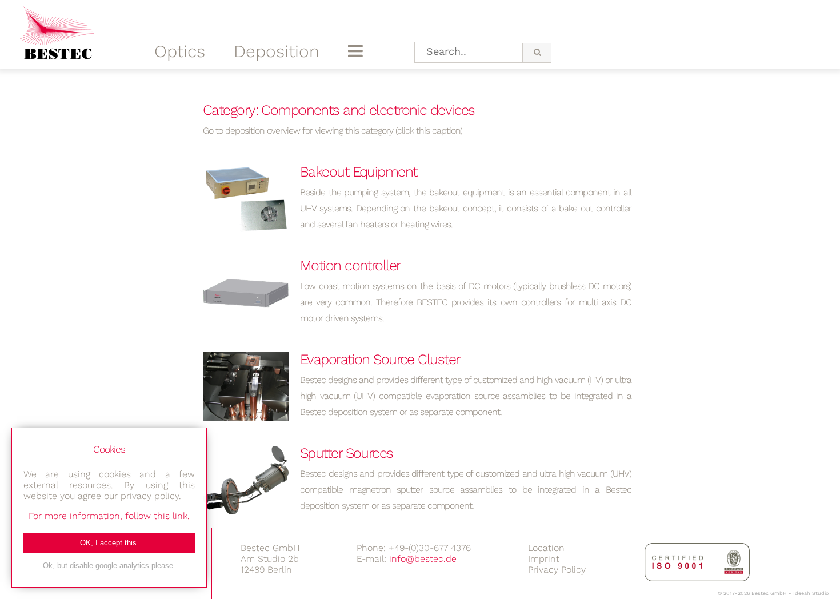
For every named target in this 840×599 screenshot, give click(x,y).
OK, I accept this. (109, 542)
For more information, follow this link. (109, 515)
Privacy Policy (557, 569)
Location (546, 547)
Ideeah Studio (811, 593)
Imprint (543, 558)
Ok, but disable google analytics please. (109, 565)
